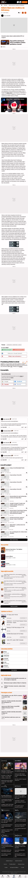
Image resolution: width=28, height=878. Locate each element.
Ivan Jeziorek (7, 15)
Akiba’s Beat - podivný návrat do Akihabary (17, 525)
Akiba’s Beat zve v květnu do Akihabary (16, 5)
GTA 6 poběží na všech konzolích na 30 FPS (19, 806)
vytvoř (12, 377)
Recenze (2, 496)
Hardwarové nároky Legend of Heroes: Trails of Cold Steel (17, 518)
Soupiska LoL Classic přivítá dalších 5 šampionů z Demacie (7, 831)
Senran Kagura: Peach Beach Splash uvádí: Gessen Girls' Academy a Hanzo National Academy (18, 512)
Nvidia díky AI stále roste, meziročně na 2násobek (6, 851)
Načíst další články (14, 539)
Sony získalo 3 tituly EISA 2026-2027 (20, 851)
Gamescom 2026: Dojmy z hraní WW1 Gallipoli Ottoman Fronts (11, 707)
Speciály (2, 475)
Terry (3, 472)
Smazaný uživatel (7, 430)
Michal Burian (4, 522)
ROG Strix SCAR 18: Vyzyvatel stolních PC (20, 780)
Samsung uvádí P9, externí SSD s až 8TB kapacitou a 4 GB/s (20, 855)
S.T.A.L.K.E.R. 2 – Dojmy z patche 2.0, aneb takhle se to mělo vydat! (20, 797)
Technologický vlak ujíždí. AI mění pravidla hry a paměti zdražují (7, 801)
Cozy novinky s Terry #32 (16, 482)
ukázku (20, 366)
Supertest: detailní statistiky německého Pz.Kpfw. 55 (11, 712)
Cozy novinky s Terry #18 (15, 489)
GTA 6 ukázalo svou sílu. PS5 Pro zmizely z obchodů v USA (12, 696)
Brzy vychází (4, 545)
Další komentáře (14, 606)
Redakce (3, 46)
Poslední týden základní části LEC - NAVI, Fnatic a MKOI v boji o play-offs (7, 821)
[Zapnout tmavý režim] (20, 2)
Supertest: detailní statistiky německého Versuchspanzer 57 (11, 701)
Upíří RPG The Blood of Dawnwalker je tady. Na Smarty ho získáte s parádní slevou (7, 771)
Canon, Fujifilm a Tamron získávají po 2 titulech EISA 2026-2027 (20, 846)
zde (11, 366)
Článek (2, 40)
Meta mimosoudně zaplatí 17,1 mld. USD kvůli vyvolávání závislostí (7, 846)
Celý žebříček (14, 670)
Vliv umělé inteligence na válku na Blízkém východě (6, 796)
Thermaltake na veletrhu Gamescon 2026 (6, 854)
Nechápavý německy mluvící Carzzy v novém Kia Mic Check (7, 826)
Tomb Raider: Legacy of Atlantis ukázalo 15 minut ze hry (20, 802)
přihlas (21, 376)
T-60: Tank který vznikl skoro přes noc (11, 717)
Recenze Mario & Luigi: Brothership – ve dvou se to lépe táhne (18, 497)
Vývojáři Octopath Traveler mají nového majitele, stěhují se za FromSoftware (17, 505)
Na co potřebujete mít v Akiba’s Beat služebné (18, 532)
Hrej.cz (3, 698)
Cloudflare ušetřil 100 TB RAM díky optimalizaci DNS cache (7, 805)
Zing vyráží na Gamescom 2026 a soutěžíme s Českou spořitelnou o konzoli (17, 42)
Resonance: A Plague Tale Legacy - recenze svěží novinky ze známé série (6, 776)
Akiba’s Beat (9, 92)
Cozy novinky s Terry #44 (15, 475)
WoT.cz (3, 703)
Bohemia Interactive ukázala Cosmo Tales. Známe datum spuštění (7, 782)
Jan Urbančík (4, 501)
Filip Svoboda (4, 508)
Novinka (5, 5)
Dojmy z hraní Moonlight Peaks (17, 468)
